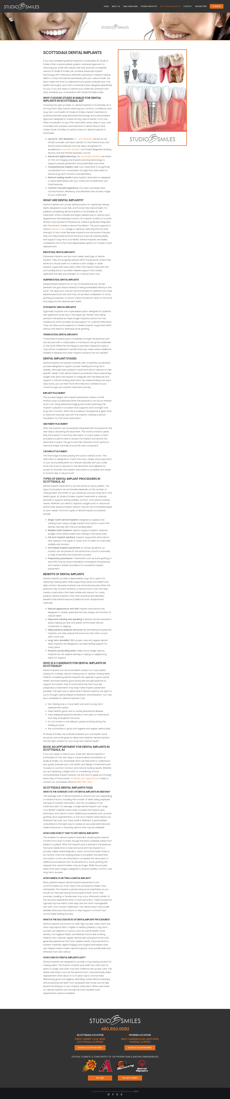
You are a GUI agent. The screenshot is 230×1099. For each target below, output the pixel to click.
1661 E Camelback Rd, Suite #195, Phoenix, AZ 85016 (140, 1040)
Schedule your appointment (85, 778)
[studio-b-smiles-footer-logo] (115, 1015)
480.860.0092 (115, 1029)
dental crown (58, 229)
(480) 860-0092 (84, 782)
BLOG (136, 1091)
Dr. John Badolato (83, 138)
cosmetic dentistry (71, 149)
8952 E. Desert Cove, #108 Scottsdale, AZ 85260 (90, 1040)
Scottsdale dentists (91, 156)
